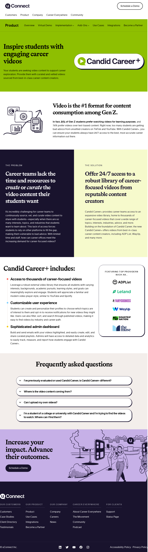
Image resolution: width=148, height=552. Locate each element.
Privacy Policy (140, 547)
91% (63, 121)
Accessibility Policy (120, 547)
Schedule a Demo (130, 5)
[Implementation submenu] (73, 25)
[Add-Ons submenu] (88, 25)
